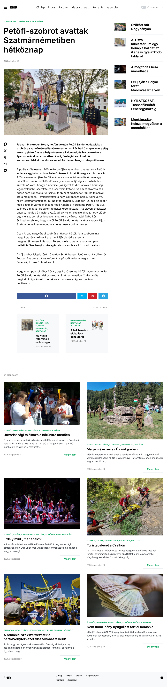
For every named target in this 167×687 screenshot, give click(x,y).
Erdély (90, 445)
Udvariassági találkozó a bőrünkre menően (37, 435)
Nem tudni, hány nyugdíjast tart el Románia (120, 627)
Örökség (137, 622)
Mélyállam (47, 630)
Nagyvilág (41, 331)
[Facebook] (161, 677)
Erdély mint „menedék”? (23, 539)
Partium (30, 21)
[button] (5, 7)
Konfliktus (45, 430)
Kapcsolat (72, 679)
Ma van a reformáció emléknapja (43, 339)
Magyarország (78, 320)
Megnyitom (70, 454)
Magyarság (19, 21)
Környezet (114, 445)
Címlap (59, 675)
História (40, 320)
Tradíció (138, 445)
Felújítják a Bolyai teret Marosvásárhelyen (145, 86)
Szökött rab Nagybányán (141, 27)
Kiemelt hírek (42, 323)
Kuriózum (50, 534)
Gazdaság (18, 430)
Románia (39, 21)
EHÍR (13, 7)
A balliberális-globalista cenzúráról (79, 333)
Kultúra (8, 21)
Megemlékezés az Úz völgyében (112, 449)
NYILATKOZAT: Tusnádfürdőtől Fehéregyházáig (143, 105)
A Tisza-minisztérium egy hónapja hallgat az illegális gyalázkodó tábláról (146, 48)
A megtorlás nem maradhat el (144, 69)
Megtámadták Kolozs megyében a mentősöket (146, 124)
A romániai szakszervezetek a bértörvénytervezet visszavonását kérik (35, 637)
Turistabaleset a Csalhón (106, 545)
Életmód (8, 430)
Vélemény (75, 326)
